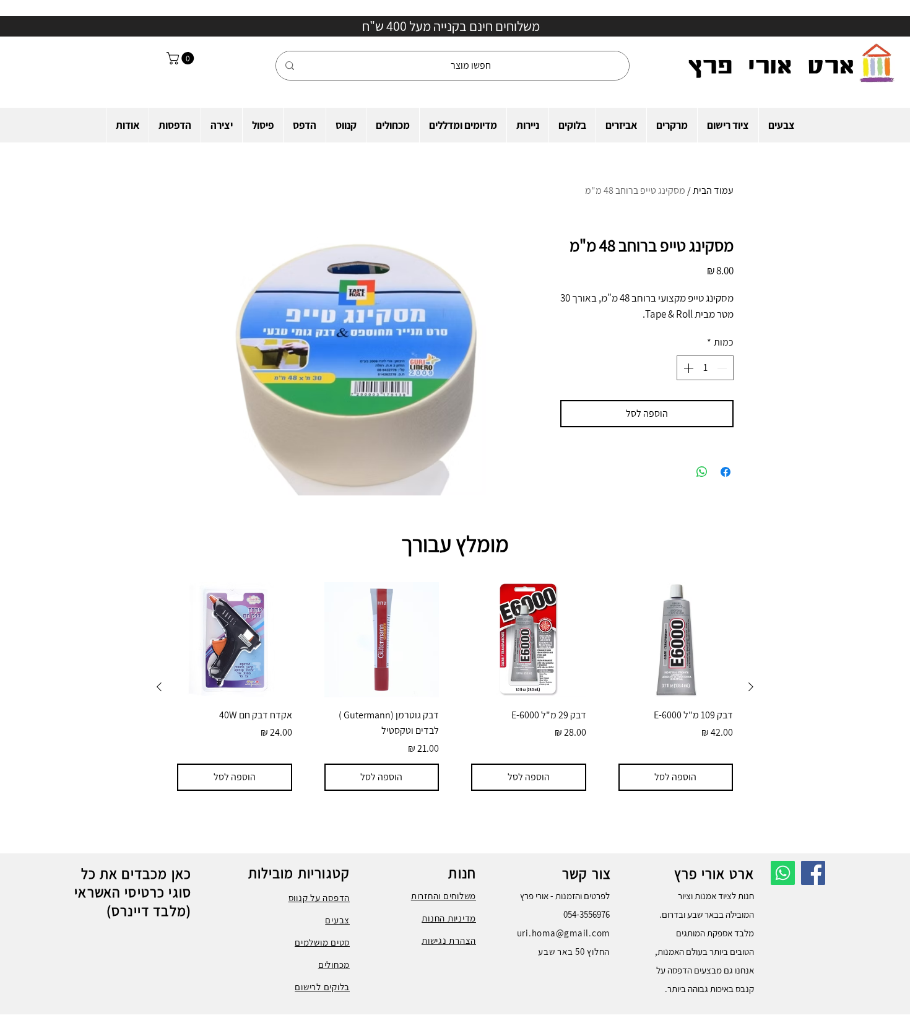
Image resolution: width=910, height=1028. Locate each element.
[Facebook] (813, 873)
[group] (455, 686)
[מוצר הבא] (159, 686)
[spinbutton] (705, 368)
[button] (781, 125)
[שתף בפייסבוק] (725, 471)
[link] (182, 58)
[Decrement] (723, 368)
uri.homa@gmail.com (563, 933)
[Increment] (687, 368)
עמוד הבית (713, 190)
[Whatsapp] (783, 873)
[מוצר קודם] (750, 686)
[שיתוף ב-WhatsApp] (702, 471)
